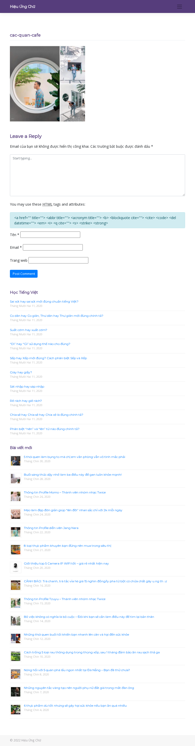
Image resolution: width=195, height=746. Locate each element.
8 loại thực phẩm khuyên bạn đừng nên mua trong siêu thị (67, 546)
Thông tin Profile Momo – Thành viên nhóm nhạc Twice (65, 492)
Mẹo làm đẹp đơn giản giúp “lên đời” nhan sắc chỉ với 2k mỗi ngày (73, 510)
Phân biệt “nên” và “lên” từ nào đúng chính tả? (44, 429)
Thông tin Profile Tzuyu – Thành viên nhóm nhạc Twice (64, 599)
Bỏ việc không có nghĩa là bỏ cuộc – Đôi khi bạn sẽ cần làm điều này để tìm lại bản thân (89, 617)
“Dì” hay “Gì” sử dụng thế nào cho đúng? (40, 344)
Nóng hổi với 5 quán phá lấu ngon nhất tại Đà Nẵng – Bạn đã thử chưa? (77, 670)
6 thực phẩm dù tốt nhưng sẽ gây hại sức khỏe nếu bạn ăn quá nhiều (75, 705)
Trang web (18, 260)
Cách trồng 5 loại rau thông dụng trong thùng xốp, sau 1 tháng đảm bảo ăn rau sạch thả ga (92, 652)
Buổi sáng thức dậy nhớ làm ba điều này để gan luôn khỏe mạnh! (73, 474)
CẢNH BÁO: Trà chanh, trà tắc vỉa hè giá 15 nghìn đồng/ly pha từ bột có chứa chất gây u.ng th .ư (95, 581)
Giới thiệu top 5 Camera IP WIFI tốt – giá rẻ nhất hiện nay (66, 563)
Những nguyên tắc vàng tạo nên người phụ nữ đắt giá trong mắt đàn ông (79, 688)
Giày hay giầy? (21, 372)
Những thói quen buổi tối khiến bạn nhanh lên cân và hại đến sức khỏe (76, 634)
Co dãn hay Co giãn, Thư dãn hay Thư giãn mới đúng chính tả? (56, 316)
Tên (14, 234)
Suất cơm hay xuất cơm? (28, 330)
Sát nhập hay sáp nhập (27, 386)
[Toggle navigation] (179, 6)
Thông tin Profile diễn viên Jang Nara (51, 528)
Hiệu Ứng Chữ (22, 6)
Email (16, 247)
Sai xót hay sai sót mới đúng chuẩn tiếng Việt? (44, 301)
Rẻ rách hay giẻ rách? (26, 401)
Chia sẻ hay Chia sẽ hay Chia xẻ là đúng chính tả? (46, 415)
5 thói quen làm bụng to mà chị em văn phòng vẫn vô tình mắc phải (74, 457)
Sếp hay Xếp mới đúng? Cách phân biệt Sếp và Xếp (48, 358)
